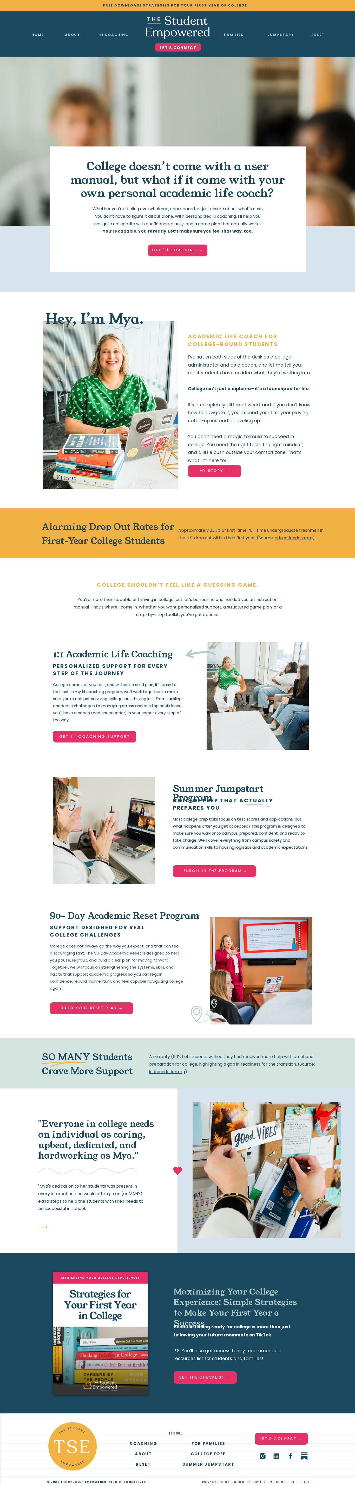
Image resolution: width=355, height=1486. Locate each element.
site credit (301, 1482)
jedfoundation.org (167, 1072)
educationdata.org (294, 538)
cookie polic (245, 1482)
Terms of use (275, 1482)
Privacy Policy (215, 1482)
